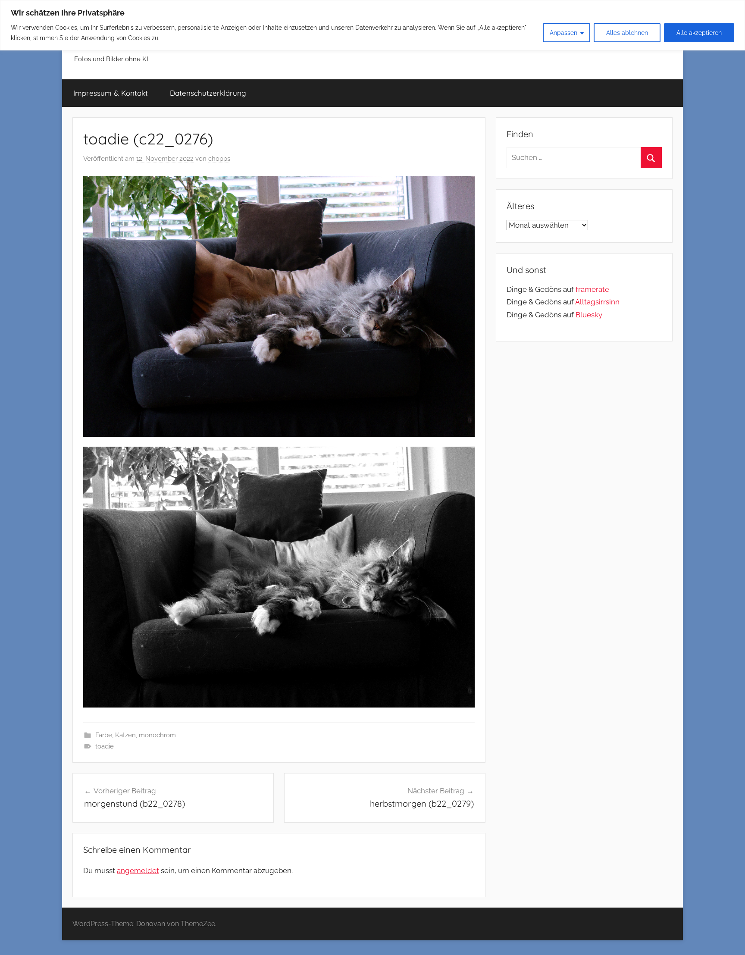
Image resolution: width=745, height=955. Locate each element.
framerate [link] (592, 289)
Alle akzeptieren (699, 32)
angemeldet (138, 870)
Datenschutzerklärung (208, 92)
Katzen (125, 735)
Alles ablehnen (627, 32)
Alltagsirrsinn (597, 301)
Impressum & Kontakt (110, 92)
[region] (372, 25)
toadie (104, 746)
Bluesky (589, 314)
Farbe (103, 735)
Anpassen (563, 32)
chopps (219, 159)
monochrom (157, 735)
